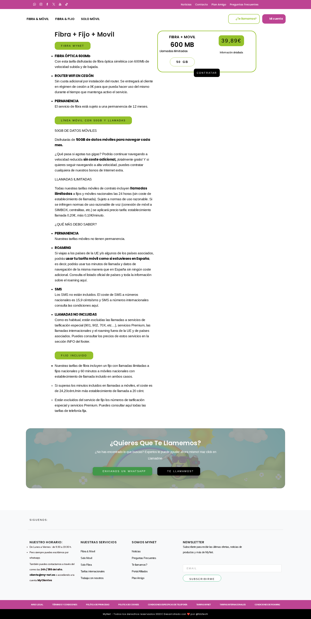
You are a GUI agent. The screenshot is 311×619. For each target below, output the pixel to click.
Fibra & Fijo (65, 19)
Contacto (201, 4)
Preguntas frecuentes (244, 4)
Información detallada (231, 52)
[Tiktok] (84, 519)
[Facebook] (47, 4)
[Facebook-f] (67, 519)
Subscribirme (202, 579)
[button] (73, 46)
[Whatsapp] (34, 4)
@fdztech (202, 614)
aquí (83, 280)
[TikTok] (66, 4)
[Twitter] (53, 4)
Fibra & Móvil (38, 19)
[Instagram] (41, 4)
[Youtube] (60, 4)
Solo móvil (90, 19)
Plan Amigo (218, 4)
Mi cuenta (276, 19)
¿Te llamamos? (246, 19)
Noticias (186, 4)
